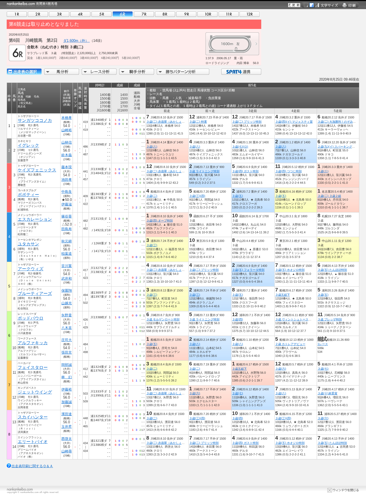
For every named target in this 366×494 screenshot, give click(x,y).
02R (38, 14)
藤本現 (66, 167)
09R (186, 14)
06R (123, 14)
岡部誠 (66, 365)
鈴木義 (66, 155)
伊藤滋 (66, 204)
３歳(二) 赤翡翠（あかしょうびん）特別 (172, 121)
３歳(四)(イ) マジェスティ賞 (294, 121)
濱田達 (66, 414)
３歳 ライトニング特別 (204, 171)
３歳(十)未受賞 (327, 393)
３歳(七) (323, 368)
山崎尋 (66, 451)
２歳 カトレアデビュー (290, 344)
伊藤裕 (66, 389)
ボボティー (28, 194)
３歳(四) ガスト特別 (245, 171)
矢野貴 (66, 315)
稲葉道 (66, 254)
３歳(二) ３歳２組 (329, 195)
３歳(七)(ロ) (240, 146)
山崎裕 (66, 130)
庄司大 (66, 340)
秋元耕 (66, 241)
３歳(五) (237, 195)
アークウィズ (30, 269)
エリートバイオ (33, 441)
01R (17, 14)
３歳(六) (280, 368)
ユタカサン (28, 244)
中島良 (66, 192)
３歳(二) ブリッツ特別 (247, 121)
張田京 (66, 352)
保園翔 (66, 291)
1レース (323, 344)
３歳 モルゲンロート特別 (163, 319)
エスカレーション (35, 219)
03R (59, 14)
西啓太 (66, 439)
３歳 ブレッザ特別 (330, 319)
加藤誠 (66, 402)
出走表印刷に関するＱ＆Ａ (32, 466)
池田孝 (66, 180)
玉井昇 (66, 427)
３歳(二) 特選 (198, 121)
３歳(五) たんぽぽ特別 (332, 269)
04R (80, 14)
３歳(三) (151, 245)
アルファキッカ (33, 342)
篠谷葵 (66, 216)
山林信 (66, 142)
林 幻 (66, 377)
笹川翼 (66, 266)
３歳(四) (237, 319)
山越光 (66, 303)
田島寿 (66, 229)
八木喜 (66, 328)
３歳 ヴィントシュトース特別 (294, 319)
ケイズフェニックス (37, 170)
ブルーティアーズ (35, 293)
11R (228, 14)
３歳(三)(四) (197, 195)
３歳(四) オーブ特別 (159, 220)
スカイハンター (33, 417)
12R (250, 14)
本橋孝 (66, 118)
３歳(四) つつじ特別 (288, 171)
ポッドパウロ (30, 318)
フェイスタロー (33, 367)
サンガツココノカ (35, 120)
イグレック (28, 145)
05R (101, 14)
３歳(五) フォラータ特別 (248, 269)
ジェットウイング (35, 392)
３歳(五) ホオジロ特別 (290, 269)
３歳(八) (151, 146)
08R (165, 14)
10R (207, 14)
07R (144, 14)
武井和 (66, 278)
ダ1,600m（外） (76, 41)
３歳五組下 (282, 294)
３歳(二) (151, 195)
